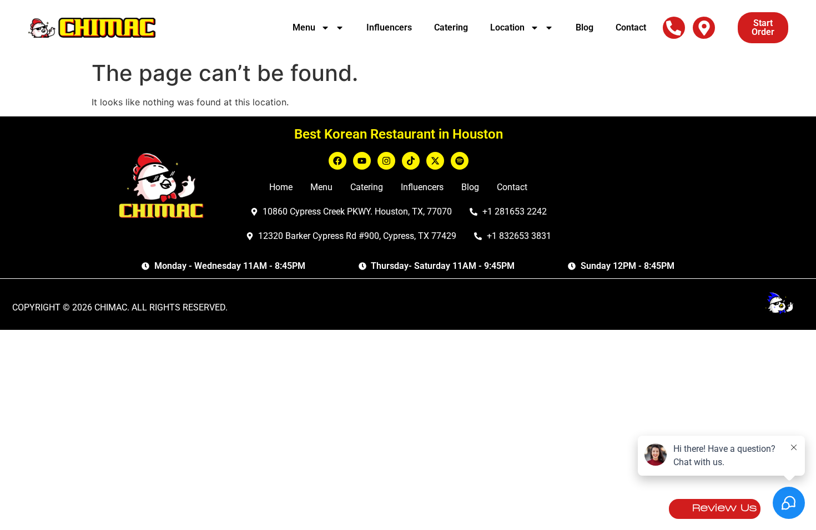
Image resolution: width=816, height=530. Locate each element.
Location (507, 27)
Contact (631, 27)
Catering (451, 27)
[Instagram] (386, 161)
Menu (304, 27)
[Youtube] (362, 161)
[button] (674, 28)
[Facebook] (337, 161)
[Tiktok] (411, 161)
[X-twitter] (435, 161)
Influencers (389, 27)
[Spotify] (460, 161)
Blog (584, 27)
